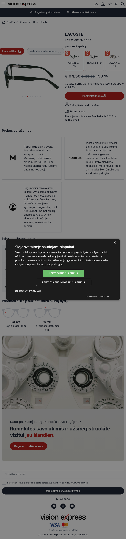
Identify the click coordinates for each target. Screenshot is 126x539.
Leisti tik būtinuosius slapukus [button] (63, 282)
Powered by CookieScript (98, 296)
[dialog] (63, 269)
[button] (28, 291)
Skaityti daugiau (54, 264)
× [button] (114, 242)
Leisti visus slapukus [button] (63, 273)
